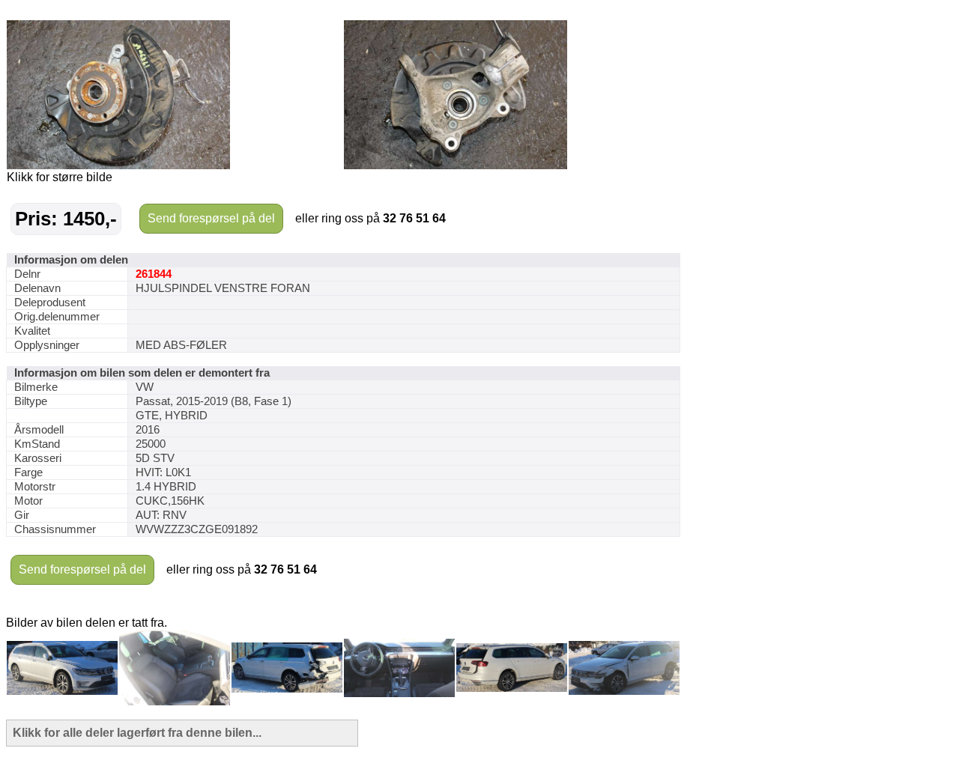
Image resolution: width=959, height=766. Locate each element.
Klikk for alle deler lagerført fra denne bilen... (137, 732)
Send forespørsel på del (211, 218)
